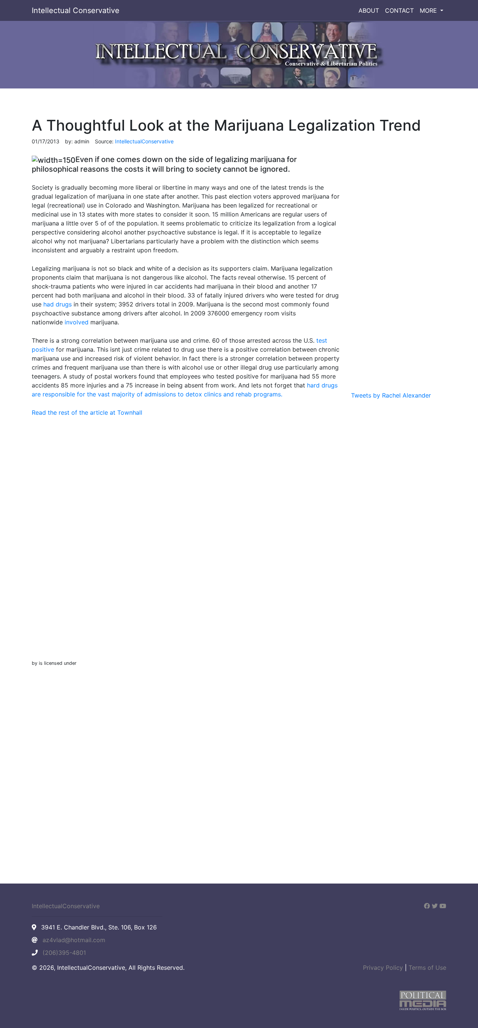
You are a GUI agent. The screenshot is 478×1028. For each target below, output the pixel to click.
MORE (429, 10)
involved (77, 322)
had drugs (57, 304)
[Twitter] (435, 906)
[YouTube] (443, 906)
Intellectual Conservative (76, 10)
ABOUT (368, 10)
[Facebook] (427, 906)
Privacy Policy (383, 967)
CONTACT (399, 10)
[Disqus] (186, 546)
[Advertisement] (398, 270)
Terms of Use (427, 967)
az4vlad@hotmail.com (74, 940)
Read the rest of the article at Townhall (87, 412)
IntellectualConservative (66, 906)
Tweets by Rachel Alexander (391, 395)
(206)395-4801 (64, 952)
